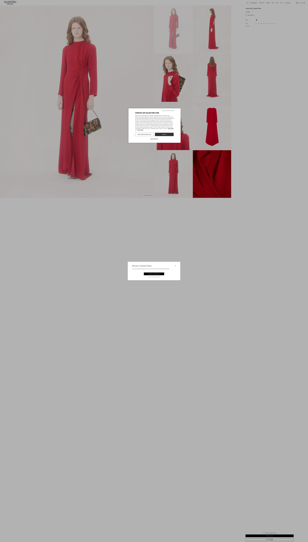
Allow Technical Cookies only (144, 134)
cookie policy (171, 128)
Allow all (164, 134)
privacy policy (140, 130)
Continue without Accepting (168, 110)
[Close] (175, 266)
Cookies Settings (154, 138)
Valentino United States (154, 273)
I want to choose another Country (154, 276)
